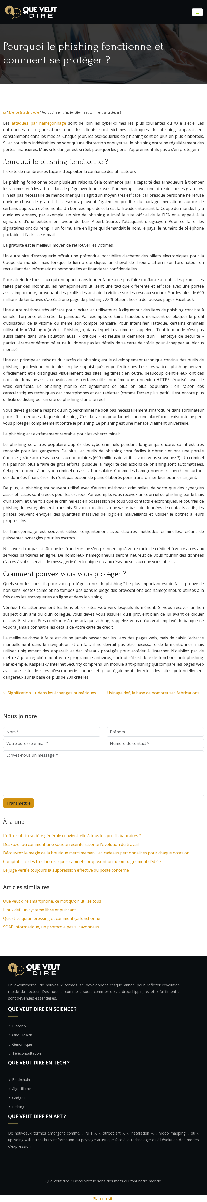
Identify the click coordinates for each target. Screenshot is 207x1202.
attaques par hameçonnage (39, 123)
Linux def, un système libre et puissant (39, 910)
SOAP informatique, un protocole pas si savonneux (51, 927)
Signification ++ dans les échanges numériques (52, 693)
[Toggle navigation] (197, 12)
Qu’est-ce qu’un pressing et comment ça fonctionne (51, 918)
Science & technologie (23, 112)
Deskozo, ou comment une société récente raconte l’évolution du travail (71, 844)
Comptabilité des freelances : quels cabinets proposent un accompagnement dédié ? (82, 861)
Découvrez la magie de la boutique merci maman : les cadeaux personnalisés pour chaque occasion (96, 853)
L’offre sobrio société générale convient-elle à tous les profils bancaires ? (72, 835)
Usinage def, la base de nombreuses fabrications (153, 693)
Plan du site (104, 1198)
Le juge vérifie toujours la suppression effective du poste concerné (66, 870)
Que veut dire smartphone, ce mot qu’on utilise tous (52, 901)
